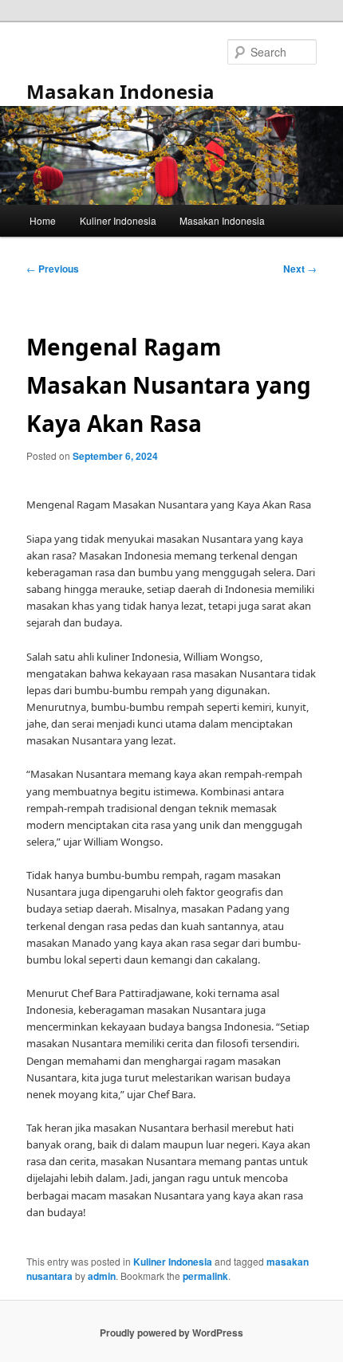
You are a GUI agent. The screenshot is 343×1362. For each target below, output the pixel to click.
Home (43, 220)
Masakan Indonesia (120, 91)
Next (300, 268)
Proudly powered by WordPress (171, 1332)
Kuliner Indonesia (118, 220)
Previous (52, 268)
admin (102, 1276)
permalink (205, 1276)
